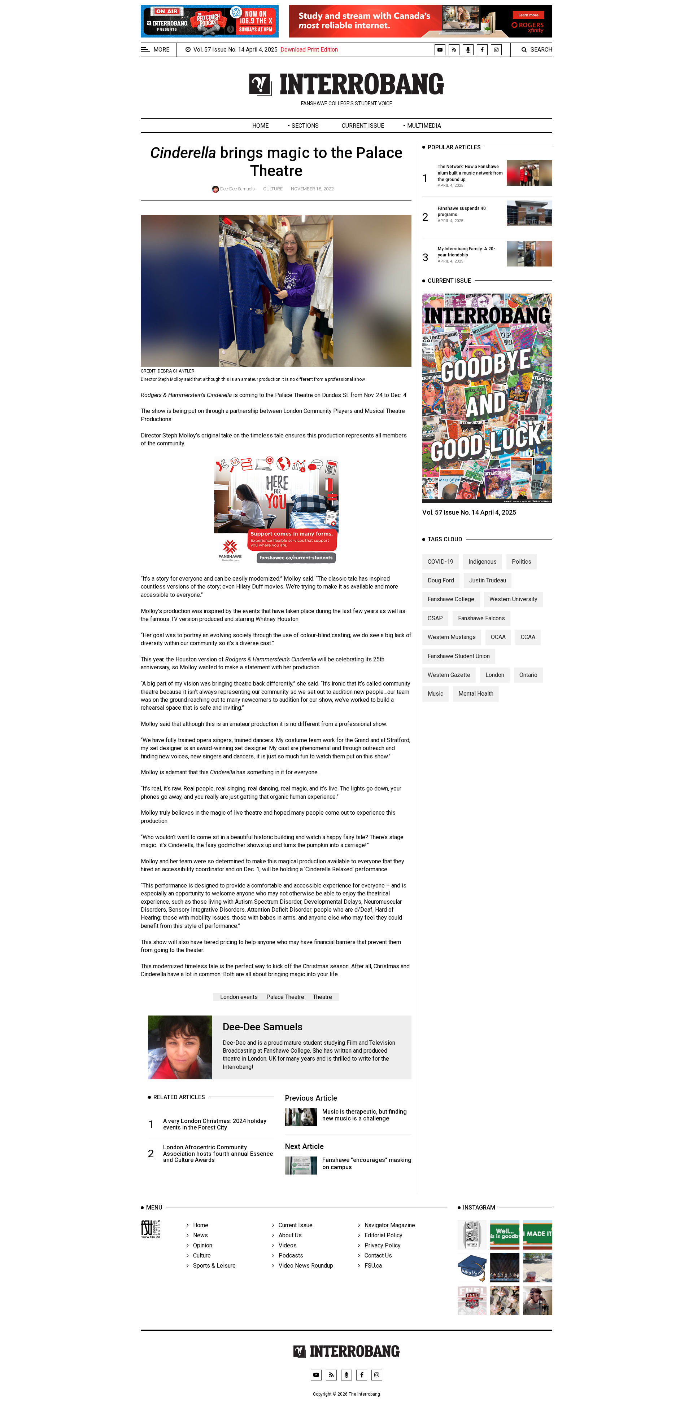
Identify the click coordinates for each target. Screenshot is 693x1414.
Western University (513, 599)
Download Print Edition (309, 49)
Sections (305, 125)
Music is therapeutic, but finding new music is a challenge (364, 1115)
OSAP (435, 618)
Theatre (322, 997)
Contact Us (376, 1255)
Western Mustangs (452, 637)
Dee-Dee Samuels (237, 188)
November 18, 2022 (312, 188)
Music (435, 693)
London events (239, 997)
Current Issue (363, 125)
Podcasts (288, 1255)
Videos (285, 1245)
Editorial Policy (381, 1235)
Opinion (200, 1245)
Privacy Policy (380, 1245)
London (494, 674)
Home (260, 125)
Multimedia (424, 125)
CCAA (528, 637)
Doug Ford (441, 580)
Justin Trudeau (487, 580)
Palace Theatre (285, 997)
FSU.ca (371, 1265)
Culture (273, 188)
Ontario (528, 674)
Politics (521, 561)
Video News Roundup (303, 1265)
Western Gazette (449, 674)
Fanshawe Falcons (481, 618)
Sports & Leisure (212, 1265)
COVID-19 (440, 561)
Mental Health (475, 693)
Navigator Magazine (387, 1225)
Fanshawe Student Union (459, 655)
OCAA (498, 637)
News (198, 1235)
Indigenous (482, 561)
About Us (288, 1235)
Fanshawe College (451, 599)
